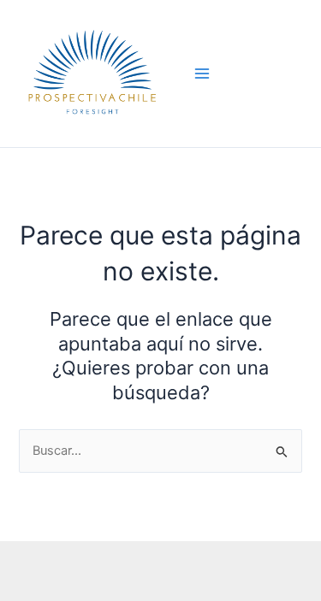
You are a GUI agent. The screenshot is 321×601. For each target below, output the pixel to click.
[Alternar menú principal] (202, 73)
